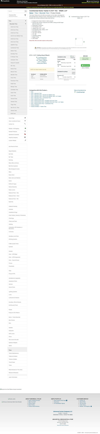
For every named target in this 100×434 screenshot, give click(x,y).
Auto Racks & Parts (13, 146)
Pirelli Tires (13, 83)
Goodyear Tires (14, 59)
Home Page (11, 118)
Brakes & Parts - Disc (14, 192)
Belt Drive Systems (13, 166)
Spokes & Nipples (13, 342)
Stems (10, 345)
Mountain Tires (44, 13)
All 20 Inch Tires (14, 26)
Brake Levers (12, 189)
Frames (10, 263)
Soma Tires (13, 92)
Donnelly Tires (14, 53)
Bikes (10, 172)
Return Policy (31, 404)
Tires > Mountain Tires (36, 93)
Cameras (11, 209)
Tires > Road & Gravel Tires (37, 99)
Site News (56, 402)
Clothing (11, 224)
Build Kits (11, 201)
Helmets (11, 284)
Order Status (24, 2)
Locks (10, 294)
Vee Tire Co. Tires (15, 107)
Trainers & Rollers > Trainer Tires (38, 106)
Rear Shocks (12, 320)
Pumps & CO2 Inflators (14, 312)
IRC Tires (13, 65)
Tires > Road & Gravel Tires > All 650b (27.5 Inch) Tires (44, 100)
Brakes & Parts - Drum (14, 195)
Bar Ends (11, 154)
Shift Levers (11, 333)
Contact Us (11, 124)
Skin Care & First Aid (13, 339)
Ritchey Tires (14, 86)
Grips (10, 270)
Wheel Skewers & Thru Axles (15, 369)
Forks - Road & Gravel (14, 260)
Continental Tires (15, 47)
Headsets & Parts (13, 281)
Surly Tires (13, 95)
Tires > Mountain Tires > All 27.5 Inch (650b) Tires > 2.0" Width (46, 96)
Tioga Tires (13, 104)
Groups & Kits (12, 273)
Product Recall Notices (33, 406)
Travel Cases (12, 362)
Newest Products (13, 131)
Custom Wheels (12, 140)
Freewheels (11, 266)
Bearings (11, 160)
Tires (10, 350)
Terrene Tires (14, 101)
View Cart (90, 1)
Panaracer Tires (14, 80)
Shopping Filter (12, 15)
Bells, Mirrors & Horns (14, 163)
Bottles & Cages (12, 183)
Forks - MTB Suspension (14, 257)
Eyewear (11, 246)
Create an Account (32, 2)
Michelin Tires (14, 74)
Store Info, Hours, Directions (63, 425)
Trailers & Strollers (13, 356)
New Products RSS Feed (60, 400)
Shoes (10, 336)
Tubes (10, 365)
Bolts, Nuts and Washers (14, 177)
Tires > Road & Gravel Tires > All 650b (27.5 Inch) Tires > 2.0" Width (47, 102)
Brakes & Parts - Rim (14, 198)
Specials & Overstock (14, 134)
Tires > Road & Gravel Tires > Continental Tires (42, 103)
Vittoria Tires (14, 110)
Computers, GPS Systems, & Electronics (15, 228)
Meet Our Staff (32, 402)
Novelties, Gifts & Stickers (15, 302)
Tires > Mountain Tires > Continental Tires (41, 97)
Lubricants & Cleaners (14, 297)
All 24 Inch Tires (14, 29)
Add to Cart (86, 65)
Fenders (11, 251)
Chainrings (11, 218)
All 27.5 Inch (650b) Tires (17, 35)
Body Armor (11, 174)
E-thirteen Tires (14, 56)
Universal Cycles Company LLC (62, 411)
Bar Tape (11, 157)
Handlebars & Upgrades (14, 278)
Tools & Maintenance (14, 353)
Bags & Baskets (12, 151)
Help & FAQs (83, 402)
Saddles (11, 327)
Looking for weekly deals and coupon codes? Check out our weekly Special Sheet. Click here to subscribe (50, 7)
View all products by (80, 90)
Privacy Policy (31, 403)
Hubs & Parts (12, 287)
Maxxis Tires (14, 71)
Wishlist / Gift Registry (14, 128)
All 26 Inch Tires (14, 32)
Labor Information (13, 377)
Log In (18, 2)
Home (31, 13)
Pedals (10, 309)
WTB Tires (13, 113)
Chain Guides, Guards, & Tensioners (17, 215)
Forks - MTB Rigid (13, 254)
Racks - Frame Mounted (14, 317)
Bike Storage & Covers (14, 169)
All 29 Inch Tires (14, 38)
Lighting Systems (13, 291)
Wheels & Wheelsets (13, 372)
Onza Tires (13, 77)
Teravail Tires (14, 98)
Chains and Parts (13, 221)
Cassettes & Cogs (13, 212)
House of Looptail (15, 62)
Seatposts (11, 330)
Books (10, 180)
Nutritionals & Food (13, 305)
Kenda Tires (13, 68)
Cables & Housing (13, 206)
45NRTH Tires (14, 44)
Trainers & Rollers (13, 359)
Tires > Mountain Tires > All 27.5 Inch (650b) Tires (43, 94)
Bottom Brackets (13, 186)
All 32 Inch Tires (14, 41)
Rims (10, 323)
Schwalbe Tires (14, 89)
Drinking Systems (13, 239)
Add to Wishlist (85, 67)
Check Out (96, 1)
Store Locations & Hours (14, 121)
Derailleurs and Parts (14, 236)
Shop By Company (13, 137)
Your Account (83, 403)
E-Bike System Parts (13, 243)
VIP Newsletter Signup (59, 403)
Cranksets (11, 231)
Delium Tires (14, 50)
